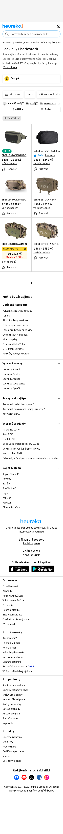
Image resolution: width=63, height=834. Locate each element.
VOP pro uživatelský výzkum (17, 671)
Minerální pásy (10, 339)
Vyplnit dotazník (31, 555)
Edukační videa (10, 718)
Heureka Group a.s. (39, 787)
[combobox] (31, 34)
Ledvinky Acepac (11, 379)
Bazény (6, 483)
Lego (5, 493)
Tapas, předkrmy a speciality (17, 330)
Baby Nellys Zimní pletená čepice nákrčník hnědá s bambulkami (31, 458)
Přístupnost (9, 624)
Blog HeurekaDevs (12, 614)
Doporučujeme (12, 468)
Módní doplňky (48, 42)
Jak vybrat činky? (11, 414)
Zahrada (7, 498)
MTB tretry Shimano (13, 349)
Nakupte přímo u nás (13, 652)
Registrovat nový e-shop (15, 690)
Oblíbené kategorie (15, 305)
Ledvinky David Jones (14, 383)
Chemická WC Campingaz (16, 334)
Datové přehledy (11, 709)
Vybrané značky (13, 364)
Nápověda (8, 723)
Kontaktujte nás (31, 543)
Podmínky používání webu (40, 791)
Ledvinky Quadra (11, 374)
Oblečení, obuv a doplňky (27, 42)
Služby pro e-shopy (13, 695)
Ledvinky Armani (11, 369)
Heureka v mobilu (11, 643)
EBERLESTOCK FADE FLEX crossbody (47, 151)
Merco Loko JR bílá (12, 453)
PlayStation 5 (9, 488)
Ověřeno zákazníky (12, 737)
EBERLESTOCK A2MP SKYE (47, 244)
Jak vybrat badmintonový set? (18, 404)
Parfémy (7, 479)
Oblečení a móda (11, 507)
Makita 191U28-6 (11, 430)
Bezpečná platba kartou (15, 666)
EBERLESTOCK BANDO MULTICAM (16, 200)
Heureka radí (9, 648)
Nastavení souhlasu (13, 657)
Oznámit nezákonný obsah (16, 619)
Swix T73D (8, 434)
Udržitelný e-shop (12, 761)
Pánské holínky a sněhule (16, 320)
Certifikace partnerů (13, 751)
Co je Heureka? (10, 586)
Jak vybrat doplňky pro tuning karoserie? (24, 409)
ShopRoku (8, 742)
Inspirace (7, 756)
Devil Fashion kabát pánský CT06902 (21, 449)
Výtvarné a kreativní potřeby (17, 311)
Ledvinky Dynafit (11, 388)
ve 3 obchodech (41, 163)
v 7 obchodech (9, 163)
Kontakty (7, 591)
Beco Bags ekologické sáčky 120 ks (21, 444)
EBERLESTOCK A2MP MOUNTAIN (16, 244)
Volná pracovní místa (13, 600)
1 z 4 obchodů (9, 262)
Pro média (8, 605)
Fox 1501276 (9, 439)
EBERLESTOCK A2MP (44, 200)
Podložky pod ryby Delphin (16, 353)
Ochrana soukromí (12, 662)
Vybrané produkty (14, 424)
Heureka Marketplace (14, 699)
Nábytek (7, 502)
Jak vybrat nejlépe (14, 398)
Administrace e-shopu (14, 685)
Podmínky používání (13, 596)
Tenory (6, 316)
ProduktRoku (9, 747)
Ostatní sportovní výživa (15, 325)
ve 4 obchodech (10, 208)
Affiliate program (11, 713)
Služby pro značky (12, 704)
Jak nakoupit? (10, 638)
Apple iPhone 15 (11, 474)
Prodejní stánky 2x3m (14, 344)
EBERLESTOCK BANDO (14, 155)
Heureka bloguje (11, 610)
